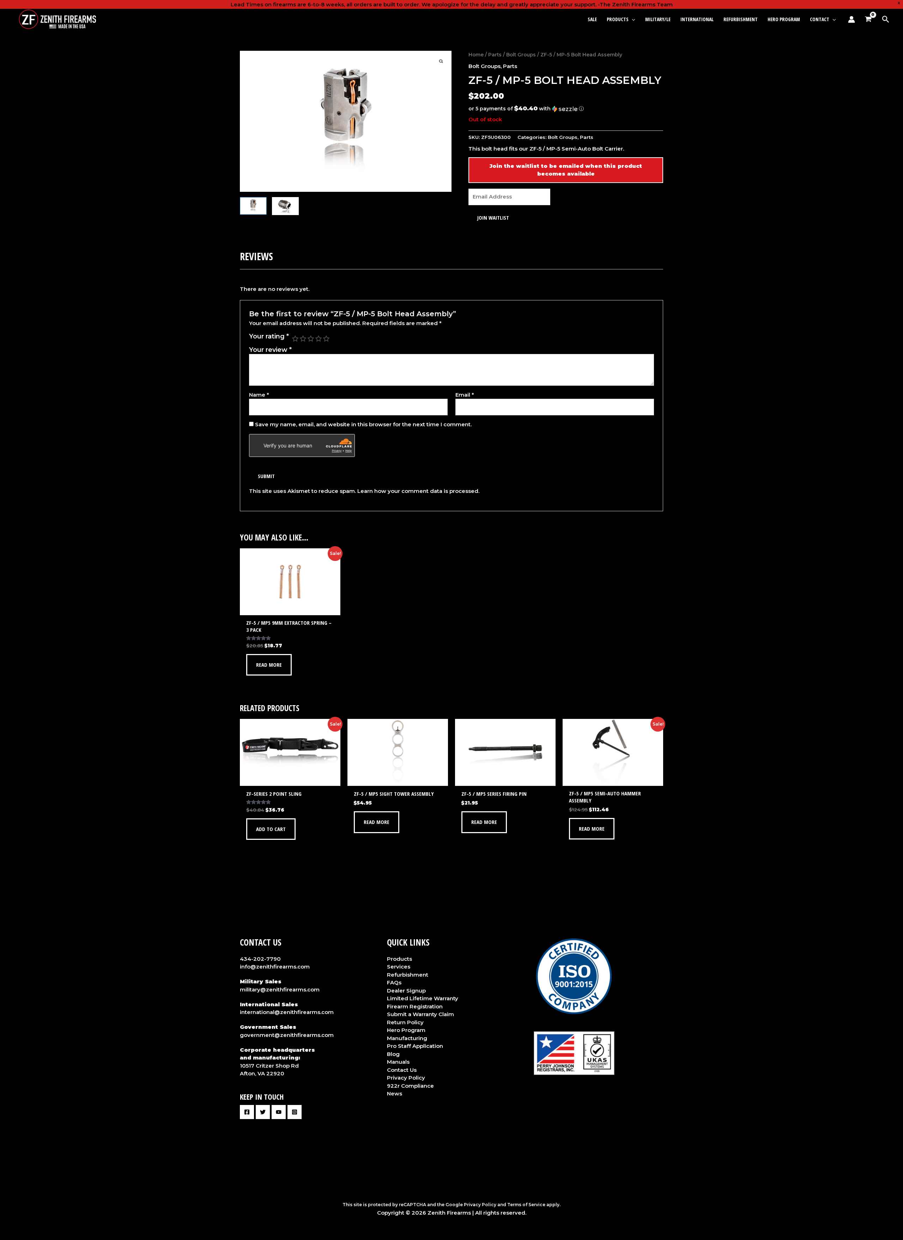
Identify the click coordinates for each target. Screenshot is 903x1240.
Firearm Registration (415, 1006)
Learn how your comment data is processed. (418, 491)
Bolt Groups (521, 54)
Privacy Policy (406, 1077)
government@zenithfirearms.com (287, 1035)
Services (398, 966)
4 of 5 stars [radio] (318, 338)
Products (399, 958)
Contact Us (402, 1070)
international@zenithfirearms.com (287, 1012)
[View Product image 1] (253, 206)
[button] (632, 19)
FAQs (394, 982)
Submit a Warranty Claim (420, 1014)
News (394, 1093)
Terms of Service (526, 1204)
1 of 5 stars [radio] (295, 338)
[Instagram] (294, 1112)
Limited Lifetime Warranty (422, 998)
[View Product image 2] (285, 206)
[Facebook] (247, 1112)
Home (476, 54)
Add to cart (271, 828)
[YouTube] (279, 1112)
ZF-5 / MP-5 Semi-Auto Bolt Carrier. (576, 148)
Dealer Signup (406, 990)
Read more (269, 664)
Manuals (398, 1061)
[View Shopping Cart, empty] (868, 19)
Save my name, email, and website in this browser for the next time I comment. (363, 424)
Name (259, 394)
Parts (495, 54)
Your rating (269, 336)
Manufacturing (407, 1038)
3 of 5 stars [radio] (311, 338)
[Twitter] (263, 1112)
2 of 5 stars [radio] (303, 338)
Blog (393, 1054)
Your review (270, 350)
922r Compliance (410, 1085)
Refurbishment (407, 974)
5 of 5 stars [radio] (326, 338)
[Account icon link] (851, 19)
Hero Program (406, 1030)
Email (464, 394)
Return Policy (405, 1022)
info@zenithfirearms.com (275, 966)
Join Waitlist (493, 217)
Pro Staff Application (415, 1046)
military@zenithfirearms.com (280, 989)
